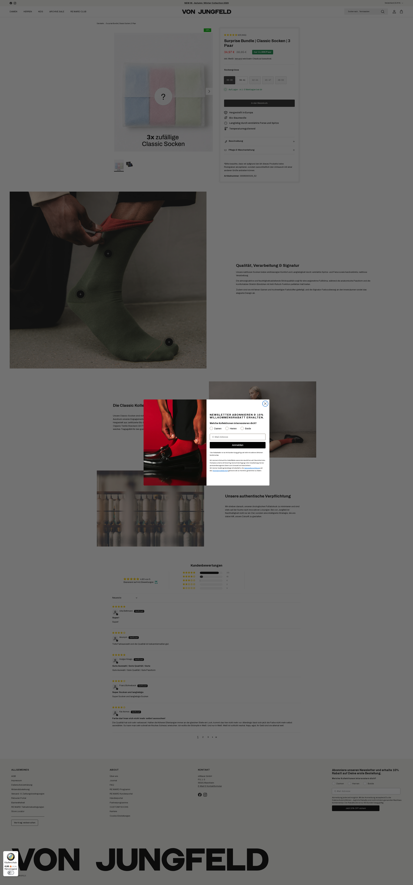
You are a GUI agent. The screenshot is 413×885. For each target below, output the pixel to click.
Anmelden (237, 445)
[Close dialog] (265, 403)
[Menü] (16, 853)
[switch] (11, 873)
